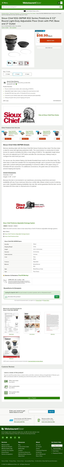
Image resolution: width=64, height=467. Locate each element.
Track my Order (57, 448)
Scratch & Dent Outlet (23, 446)
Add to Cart (8, 138)
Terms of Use (38, 300)
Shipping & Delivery (57, 453)
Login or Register (32, 398)
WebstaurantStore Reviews (24, 454)
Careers (38, 448)
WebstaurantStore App (7, 448)
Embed (15, 225)
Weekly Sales (21, 448)
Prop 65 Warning (23, 275)
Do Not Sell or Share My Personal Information (46, 461)
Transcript (10, 225)
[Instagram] (3, 437)
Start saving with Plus (19, 421)
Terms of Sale (5, 461)
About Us (38, 444)
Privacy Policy (46, 300)
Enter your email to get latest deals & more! (17, 411)
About (5, 225)
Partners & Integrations (7, 454)
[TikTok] (15, 437)
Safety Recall (21, 456)
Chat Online (56, 451)
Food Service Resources (24, 452)
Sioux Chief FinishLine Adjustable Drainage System (19, 223)
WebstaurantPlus (6, 444)
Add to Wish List (48, 47)
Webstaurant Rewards (7, 446)
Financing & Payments (41, 450)
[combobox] (32, 7)
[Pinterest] (19, 437)
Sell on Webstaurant (41, 454)
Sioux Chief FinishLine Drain (12, 236)
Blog (19, 444)
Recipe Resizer (5, 452)
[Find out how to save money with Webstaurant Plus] (3, 131)
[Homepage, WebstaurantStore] (32, 3)
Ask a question (13, 27)
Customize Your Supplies (8, 450)
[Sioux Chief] (19, 115)
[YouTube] (7, 437)
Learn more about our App (48, 421)
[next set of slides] (61, 135)
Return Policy (39, 456)
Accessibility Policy (29, 461)
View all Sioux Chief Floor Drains (49, 115)
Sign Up (51, 411)
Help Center (57, 445)
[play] (32, 204)
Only (38, 33)
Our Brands (39, 446)
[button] (9, 63)
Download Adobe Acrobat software (35, 361)
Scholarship (39, 452)
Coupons (20, 450)
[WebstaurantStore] (21, 429)
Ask (57, 296)
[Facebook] (11, 437)
